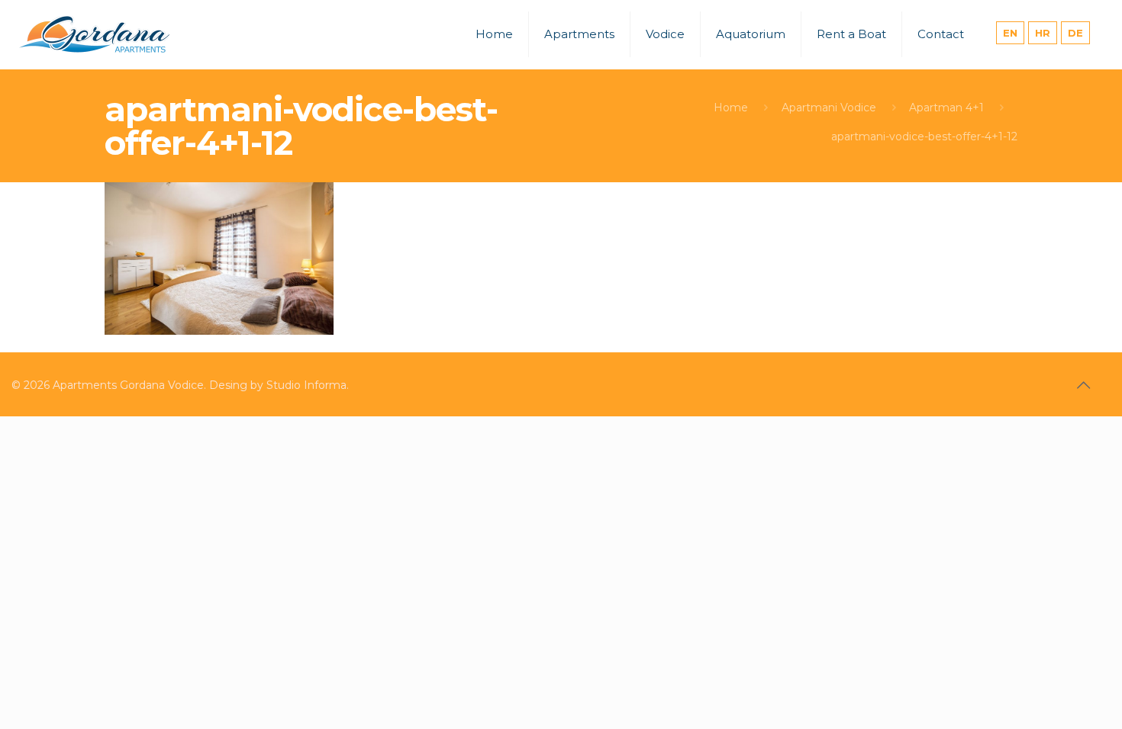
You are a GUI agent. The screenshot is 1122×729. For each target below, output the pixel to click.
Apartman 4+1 (946, 107)
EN (1010, 33)
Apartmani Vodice (829, 107)
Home (731, 107)
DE (1075, 33)
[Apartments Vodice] (95, 34)
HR (1042, 33)
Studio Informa (306, 385)
